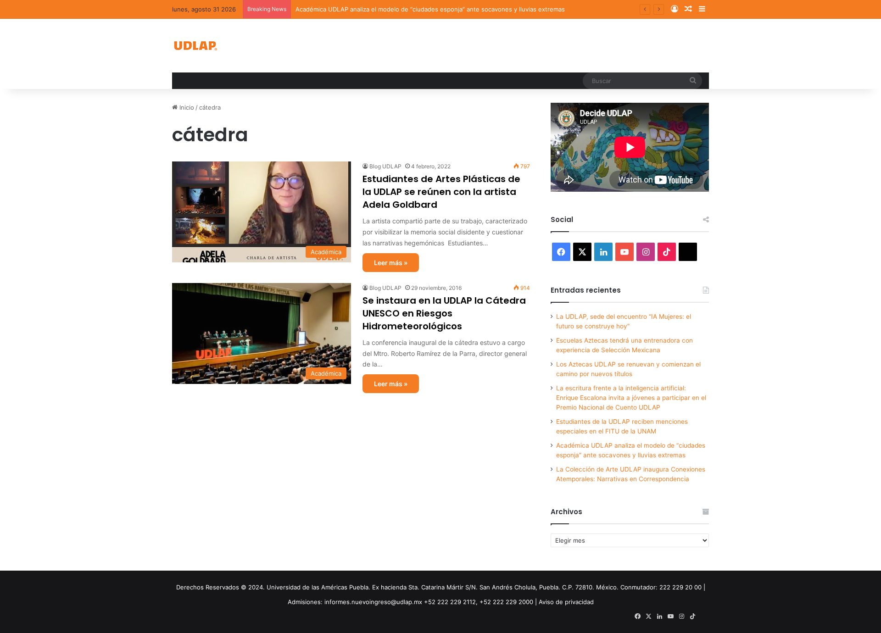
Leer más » (390, 263)
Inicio (186, 107)
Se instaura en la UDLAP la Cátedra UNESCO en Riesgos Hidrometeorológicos (444, 313)
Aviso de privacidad (566, 601)
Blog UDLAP (385, 166)
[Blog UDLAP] (195, 45)
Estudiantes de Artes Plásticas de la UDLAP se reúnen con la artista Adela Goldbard (441, 191)
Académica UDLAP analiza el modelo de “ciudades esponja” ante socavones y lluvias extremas (430, 9)
